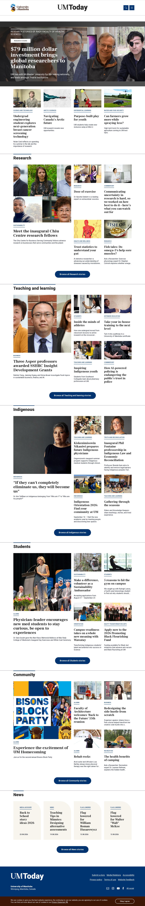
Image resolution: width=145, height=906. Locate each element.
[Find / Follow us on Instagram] (113, 888)
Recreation (108, 751)
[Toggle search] (125, 7)
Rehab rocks (82, 757)
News (52, 807)
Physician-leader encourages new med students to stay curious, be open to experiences (40, 626)
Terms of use (110, 879)
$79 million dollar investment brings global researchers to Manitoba (38, 57)
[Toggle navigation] (131, 7)
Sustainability (19, 225)
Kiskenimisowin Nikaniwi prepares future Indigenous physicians (86, 448)
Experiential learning (82, 110)
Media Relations (114, 875)
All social (130, 888)
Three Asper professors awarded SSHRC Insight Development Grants (35, 366)
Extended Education (112, 316)
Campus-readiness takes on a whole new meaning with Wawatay (86, 635)
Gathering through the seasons (117, 503)
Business (16, 355)
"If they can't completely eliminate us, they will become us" (41, 487)
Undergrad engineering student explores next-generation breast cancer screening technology (24, 126)
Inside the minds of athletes (87, 323)
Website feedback (126, 879)
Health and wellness (82, 241)
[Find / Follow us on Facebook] (123, 888)
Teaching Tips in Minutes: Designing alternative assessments (58, 821)
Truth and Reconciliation (114, 437)
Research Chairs (20, 41)
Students (77, 316)
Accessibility (128, 875)
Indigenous (17, 477)
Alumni (16, 614)
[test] (108, 888)
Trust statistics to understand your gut (85, 250)
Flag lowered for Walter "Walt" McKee (117, 819)
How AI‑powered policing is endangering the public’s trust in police (115, 375)
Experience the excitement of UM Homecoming (40, 750)
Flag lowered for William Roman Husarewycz (88, 821)
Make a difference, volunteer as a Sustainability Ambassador (86, 585)
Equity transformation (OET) (115, 624)
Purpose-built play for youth (86, 118)
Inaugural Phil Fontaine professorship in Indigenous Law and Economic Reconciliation (117, 451)
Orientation (78, 624)
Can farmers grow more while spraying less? (116, 119)
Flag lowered (85, 807)
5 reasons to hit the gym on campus (117, 582)
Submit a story (98, 875)
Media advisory (26, 807)
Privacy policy (96, 879)
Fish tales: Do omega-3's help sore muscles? (118, 250)
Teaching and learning (83, 362)
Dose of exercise (85, 192)
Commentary (109, 186)
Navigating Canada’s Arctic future (54, 119)
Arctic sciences (50, 110)
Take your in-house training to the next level (117, 325)
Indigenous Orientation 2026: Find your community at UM (86, 507)
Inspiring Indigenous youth (86, 369)
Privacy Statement (60, 902)
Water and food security (114, 110)
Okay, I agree (125, 901)
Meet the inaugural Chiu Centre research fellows (36, 233)
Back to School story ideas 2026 (27, 818)
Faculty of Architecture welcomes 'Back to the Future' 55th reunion (86, 715)
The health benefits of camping (117, 758)
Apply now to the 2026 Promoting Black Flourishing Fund (116, 635)
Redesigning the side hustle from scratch (115, 711)
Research (77, 186)
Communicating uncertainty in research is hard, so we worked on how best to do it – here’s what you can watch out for (117, 202)
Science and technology (23, 110)
